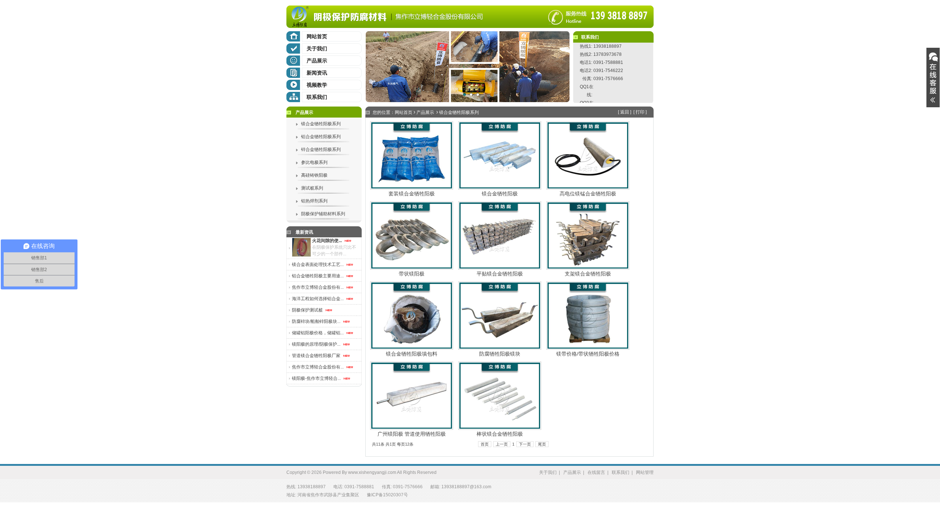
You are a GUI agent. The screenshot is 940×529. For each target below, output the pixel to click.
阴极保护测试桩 (308, 310)
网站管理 (645, 472)
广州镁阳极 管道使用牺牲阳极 (411, 434)
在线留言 (596, 472)
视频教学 (317, 85)
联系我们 (317, 97)
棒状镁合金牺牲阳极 (500, 434)
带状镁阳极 (411, 274)
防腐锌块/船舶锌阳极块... (316, 321)
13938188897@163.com (466, 486)
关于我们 (317, 48)
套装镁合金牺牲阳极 (411, 194)
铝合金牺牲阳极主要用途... (318, 275)
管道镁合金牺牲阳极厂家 (316, 355)
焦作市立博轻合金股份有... (318, 287)
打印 (640, 112)
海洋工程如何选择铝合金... (318, 298)
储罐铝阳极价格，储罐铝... (318, 332)
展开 (933, 77)
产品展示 (317, 61)
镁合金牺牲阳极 (500, 194)
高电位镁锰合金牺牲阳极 (588, 194)
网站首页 (317, 36)
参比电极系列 (314, 162)
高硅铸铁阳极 (314, 175)
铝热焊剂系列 (314, 201)
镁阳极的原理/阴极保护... (316, 344)
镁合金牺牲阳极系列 (321, 123)
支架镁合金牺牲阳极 (588, 274)
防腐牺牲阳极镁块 (499, 354)
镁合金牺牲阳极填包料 (411, 354)
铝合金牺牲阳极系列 (321, 136)
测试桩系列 (312, 188)
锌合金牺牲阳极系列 (321, 149)
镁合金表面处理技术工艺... (318, 264)
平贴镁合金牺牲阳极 (500, 274)
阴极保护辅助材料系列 (323, 213)
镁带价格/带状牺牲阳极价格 (587, 354)
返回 (624, 112)
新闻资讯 (317, 73)
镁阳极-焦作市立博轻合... (317, 378)
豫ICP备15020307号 (387, 494)
